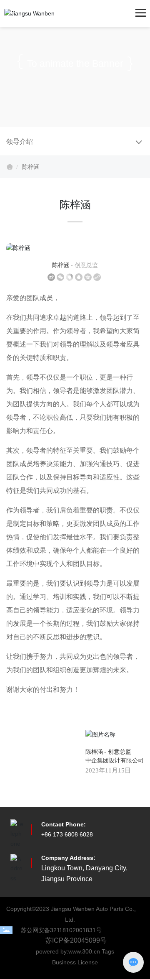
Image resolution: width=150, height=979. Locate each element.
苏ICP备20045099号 (76, 940)
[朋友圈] (69, 277)
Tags (108, 951)
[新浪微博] (51, 277)
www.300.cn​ (85, 951)
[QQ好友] (78, 277)
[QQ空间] (88, 277)
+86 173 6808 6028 (67, 834)
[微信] (60, 277)
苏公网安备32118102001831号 (61, 930)
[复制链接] (97, 277)
